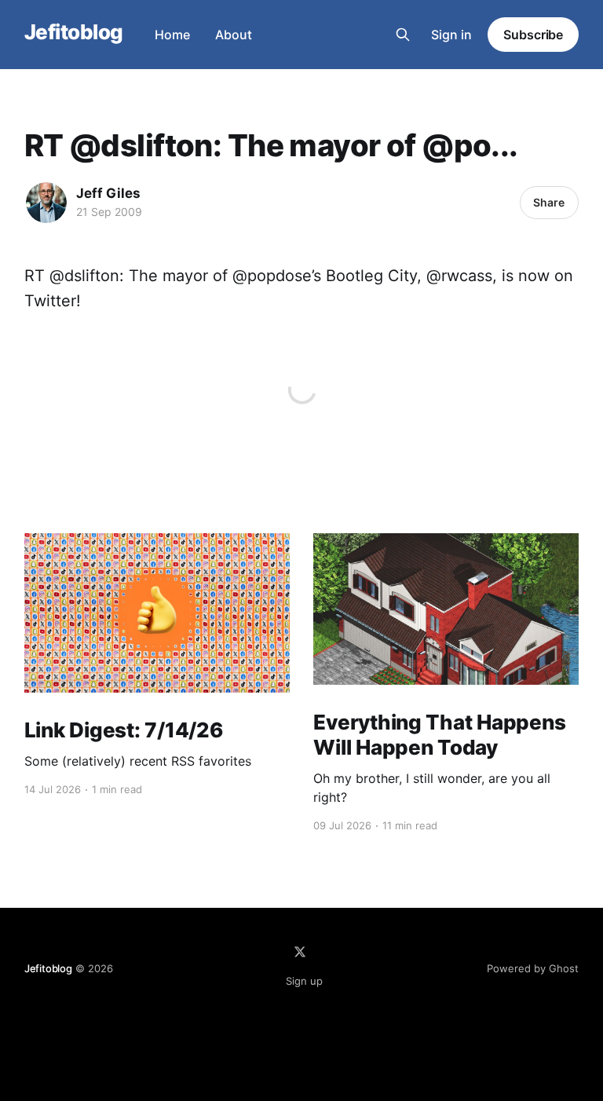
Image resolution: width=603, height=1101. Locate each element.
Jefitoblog (73, 32)
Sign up (304, 981)
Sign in (451, 34)
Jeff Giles (108, 193)
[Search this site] (402, 34)
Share (549, 202)
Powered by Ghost (533, 968)
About (233, 34)
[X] (300, 952)
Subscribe (533, 34)
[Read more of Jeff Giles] (46, 203)
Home (172, 34)
